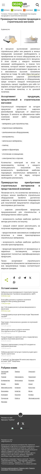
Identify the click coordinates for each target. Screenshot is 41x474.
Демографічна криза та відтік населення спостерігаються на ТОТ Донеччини (15, 330)
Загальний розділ (4, 372)
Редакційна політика (15, 470)
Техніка (17, 371)
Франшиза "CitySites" (8, 420)
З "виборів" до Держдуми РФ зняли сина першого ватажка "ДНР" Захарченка (18, 360)
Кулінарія (4, 395)
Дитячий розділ (34, 398)
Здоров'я (31, 371)
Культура (31, 387)
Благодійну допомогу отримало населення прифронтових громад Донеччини (16, 300)
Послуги (17, 395)
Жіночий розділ (6, 387)
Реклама (4, 402)
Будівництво (5, 380)
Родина (30, 395)
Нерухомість (19, 377)
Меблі (17, 384)
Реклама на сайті (6, 418)
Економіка (4, 391)
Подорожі (4, 398)
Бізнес (3, 384)
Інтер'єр (17, 391)
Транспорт (32, 377)
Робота (17, 398)
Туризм (3, 377)
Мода (30, 391)
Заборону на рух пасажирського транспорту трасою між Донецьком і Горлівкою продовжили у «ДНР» (19, 293)
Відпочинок (19, 380)
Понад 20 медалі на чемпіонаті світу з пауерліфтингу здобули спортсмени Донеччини (19, 338)
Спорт (30, 384)
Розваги (31, 380)
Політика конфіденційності (10, 468)
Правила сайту (24, 468)
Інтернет (18, 387)
